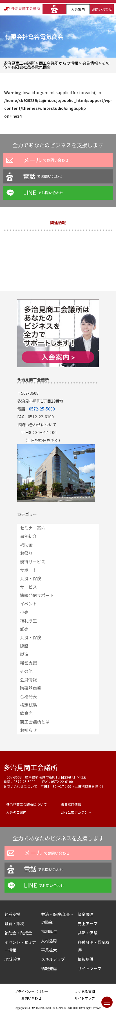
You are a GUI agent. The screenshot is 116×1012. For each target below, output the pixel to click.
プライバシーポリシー (31, 991)
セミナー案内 (32, 528)
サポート (28, 570)
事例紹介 (28, 536)
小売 (24, 612)
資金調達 (87, 914)
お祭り (26, 553)
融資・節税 (14, 923)
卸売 (24, 629)
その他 (26, 671)
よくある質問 (85, 991)
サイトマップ (89, 968)
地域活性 (12, 959)
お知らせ (28, 730)
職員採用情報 (71, 804)
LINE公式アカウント (76, 812)
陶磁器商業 (30, 688)
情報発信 (49, 968)
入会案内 (78, 9)
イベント (28, 604)
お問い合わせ (102, 9)
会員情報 (28, 679)
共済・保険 (30, 578)
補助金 (26, 545)
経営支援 (28, 663)
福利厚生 (28, 620)
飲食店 (26, 713)
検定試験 (28, 705)
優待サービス (32, 561)
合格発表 (28, 696)
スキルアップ (55, 959)
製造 (24, 654)
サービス (28, 587)
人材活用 (49, 940)
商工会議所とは (35, 722)
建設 (24, 646)
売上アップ (87, 923)
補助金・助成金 (18, 933)
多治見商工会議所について (26, 804)
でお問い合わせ (46, 159)
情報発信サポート (37, 595)
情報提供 (85, 959)
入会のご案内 (16, 812)
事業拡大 (49, 950)
